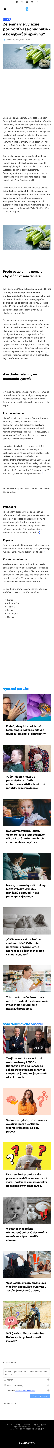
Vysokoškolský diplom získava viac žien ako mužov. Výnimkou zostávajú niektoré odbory (26, 1286)
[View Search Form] (5, 9)
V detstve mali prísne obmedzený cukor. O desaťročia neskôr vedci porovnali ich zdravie (26, 1234)
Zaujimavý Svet (17, 40)
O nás (18, 1425)
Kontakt (27, 1425)
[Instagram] (22, 2)
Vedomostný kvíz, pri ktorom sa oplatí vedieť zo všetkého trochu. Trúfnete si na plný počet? (26, 1126)
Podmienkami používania (25, 1390)
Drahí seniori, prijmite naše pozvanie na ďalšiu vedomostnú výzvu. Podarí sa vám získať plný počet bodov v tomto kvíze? (26, 1180)
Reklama (9, 1425)
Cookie (37, 1427)
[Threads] (32, 2)
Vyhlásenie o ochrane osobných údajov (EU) (27, 1429)
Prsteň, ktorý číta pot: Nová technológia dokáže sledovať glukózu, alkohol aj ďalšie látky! (26, 730)
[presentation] (27, 707)
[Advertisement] (27, 657)
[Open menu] (48, 8)
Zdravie (7, 19)
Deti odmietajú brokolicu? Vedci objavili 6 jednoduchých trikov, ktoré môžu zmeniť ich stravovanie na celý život (25, 836)
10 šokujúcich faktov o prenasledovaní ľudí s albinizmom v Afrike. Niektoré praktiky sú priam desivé (25, 782)
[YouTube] (27, 2)
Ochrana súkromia (41, 1425)
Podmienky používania (22, 1427)
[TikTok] (37, 2)
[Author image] (4, 40)
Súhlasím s (21, 1390)
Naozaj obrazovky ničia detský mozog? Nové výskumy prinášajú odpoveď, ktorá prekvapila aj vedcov (26, 891)
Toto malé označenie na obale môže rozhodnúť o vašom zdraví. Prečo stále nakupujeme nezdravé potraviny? (27, 1003)
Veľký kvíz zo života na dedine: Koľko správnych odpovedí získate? (25, 1337)
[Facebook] (17, 2)
